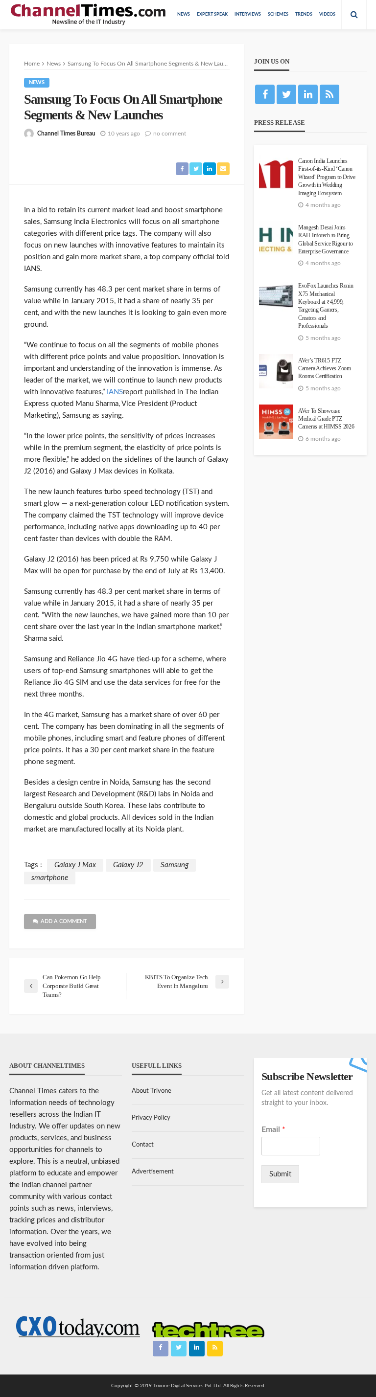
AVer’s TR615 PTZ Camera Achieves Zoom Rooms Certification (324, 369)
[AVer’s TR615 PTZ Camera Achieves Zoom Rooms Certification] (276, 371)
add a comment (64, 921)
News (183, 14)
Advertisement (153, 1172)
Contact (143, 1145)
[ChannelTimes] (89, 14)
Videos (327, 14)
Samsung (174, 865)
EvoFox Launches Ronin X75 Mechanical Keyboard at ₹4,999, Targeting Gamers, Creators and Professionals (325, 306)
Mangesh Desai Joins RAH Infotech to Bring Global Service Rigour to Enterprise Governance (325, 240)
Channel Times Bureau (66, 133)
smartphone (49, 877)
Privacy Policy (151, 1118)
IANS (114, 392)
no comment (169, 133)
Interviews (248, 14)
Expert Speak (212, 14)
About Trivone (151, 1091)
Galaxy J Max (75, 865)
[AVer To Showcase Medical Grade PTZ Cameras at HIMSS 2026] (276, 422)
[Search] (354, 14)
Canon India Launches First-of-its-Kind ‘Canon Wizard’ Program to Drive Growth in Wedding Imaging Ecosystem (326, 177)
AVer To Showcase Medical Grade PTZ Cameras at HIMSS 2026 (326, 419)
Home (32, 64)
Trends (303, 14)
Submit (280, 1174)
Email (273, 1129)
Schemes (278, 14)
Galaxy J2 (128, 865)
